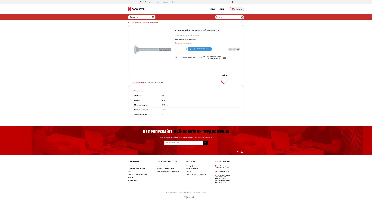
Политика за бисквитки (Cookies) (138, 174)
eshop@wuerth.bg (223, 171)
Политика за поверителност (136, 169)
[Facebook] (237, 151)
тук (158, 2)
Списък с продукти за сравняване (196, 174)
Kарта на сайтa (132, 180)
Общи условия (132, 166)
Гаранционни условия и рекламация (168, 171)
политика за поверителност (191, 147)
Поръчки (188, 171)
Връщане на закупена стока (165, 169)
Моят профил (190, 166)
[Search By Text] (242, 17)
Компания (131, 177)
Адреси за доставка (192, 169)
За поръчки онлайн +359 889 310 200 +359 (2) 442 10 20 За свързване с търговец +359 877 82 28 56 (222, 179)
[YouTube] (241, 151)
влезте (165, 2)
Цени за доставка (162, 166)
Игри (129, 171)
